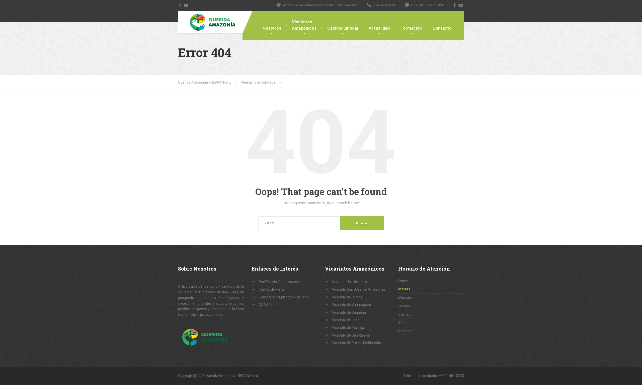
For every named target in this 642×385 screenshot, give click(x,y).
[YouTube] (186, 5)
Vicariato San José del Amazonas (358, 289)
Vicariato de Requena (349, 312)
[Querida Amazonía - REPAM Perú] (212, 22)
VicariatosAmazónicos (304, 25)
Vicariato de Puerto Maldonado (356, 343)
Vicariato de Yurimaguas (351, 305)
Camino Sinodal (342, 28)
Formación (411, 28)
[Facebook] (180, 5)
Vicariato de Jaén (346, 320)
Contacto (442, 28)
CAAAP (265, 305)
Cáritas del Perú (271, 289)
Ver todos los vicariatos (350, 282)
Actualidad (379, 28)
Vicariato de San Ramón (351, 335)
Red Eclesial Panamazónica (280, 282)
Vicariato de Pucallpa (348, 328)
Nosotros (272, 28)
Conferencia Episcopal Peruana (283, 297)
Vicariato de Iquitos (347, 297)
